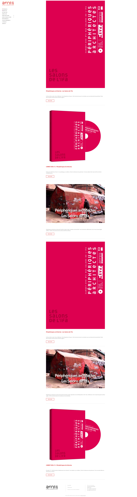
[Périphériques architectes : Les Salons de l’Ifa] (75, 44)
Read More (50, 100)
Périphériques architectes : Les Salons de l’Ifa (59, 91)
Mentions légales (83, 495)
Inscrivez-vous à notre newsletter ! (73, 489)
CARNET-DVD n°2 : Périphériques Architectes (59, 167)
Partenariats (70, 487)
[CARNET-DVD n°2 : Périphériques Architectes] (75, 136)
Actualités (69, 485)
